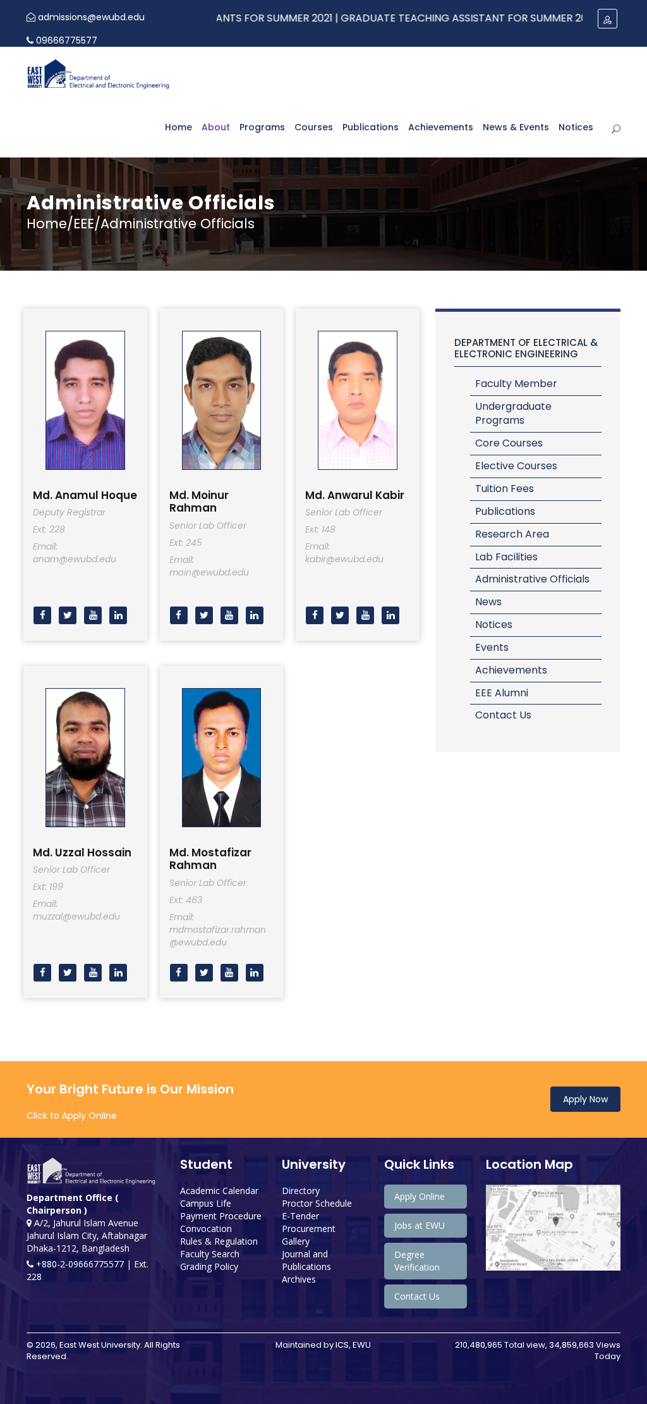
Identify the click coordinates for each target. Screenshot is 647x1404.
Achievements (440, 127)
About (216, 127)
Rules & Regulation (219, 1241)
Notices (576, 127)
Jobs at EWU (419, 1225)
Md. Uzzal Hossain (82, 852)
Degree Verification (417, 1260)
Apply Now (585, 1099)
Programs (262, 127)
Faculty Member (516, 383)
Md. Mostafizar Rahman (210, 859)
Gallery (296, 1241)
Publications (370, 127)
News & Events (516, 127)
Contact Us (503, 715)
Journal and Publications (306, 1260)
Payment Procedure (221, 1216)
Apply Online (419, 1196)
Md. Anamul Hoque (85, 495)
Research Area (512, 534)
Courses (313, 127)
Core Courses (509, 443)
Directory (301, 1191)
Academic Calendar (219, 1191)
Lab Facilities (506, 557)
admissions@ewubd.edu (90, 17)
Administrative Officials (532, 579)
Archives (299, 1279)
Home (178, 127)
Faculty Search (209, 1254)
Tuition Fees (504, 488)
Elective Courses (516, 466)
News (488, 601)
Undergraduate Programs (513, 413)
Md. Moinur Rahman (199, 501)
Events (492, 647)
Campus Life (205, 1203)
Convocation (206, 1228)
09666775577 (65, 40)
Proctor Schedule (317, 1203)
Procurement (309, 1228)
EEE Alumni (501, 693)
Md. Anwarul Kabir (354, 495)
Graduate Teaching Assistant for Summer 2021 (432, 18)
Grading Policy (209, 1266)
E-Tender (300, 1216)
